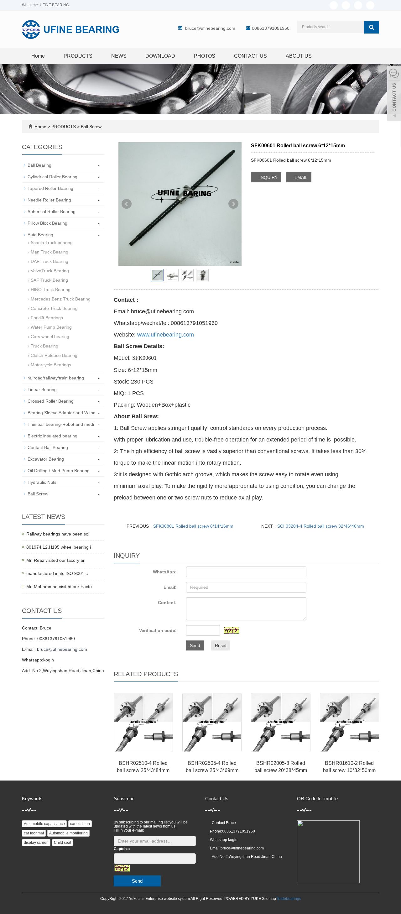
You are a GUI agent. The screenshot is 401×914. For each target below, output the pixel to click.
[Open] (394, 94)
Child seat (62, 842)
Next (233, 204)
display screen (36, 842)
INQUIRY (268, 177)
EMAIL (300, 177)
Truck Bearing (44, 345)
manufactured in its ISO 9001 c (57, 573)
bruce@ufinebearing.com (210, 28)
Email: (170, 587)
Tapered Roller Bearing (50, 188)
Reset (221, 645)
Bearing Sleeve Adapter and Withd (62, 412)
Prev (127, 204)
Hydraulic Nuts (42, 482)
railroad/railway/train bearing (56, 377)
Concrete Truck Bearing (54, 308)
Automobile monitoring (68, 833)
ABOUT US (299, 56)
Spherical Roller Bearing (52, 211)
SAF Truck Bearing (49, 280)
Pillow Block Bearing (47, 223)
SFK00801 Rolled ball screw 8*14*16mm (193, 526)
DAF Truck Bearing (49, 261)
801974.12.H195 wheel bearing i (58, 547)
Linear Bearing (42, 389)
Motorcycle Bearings (51, 364)
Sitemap (269, 898)
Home (38, 56)
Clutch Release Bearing (54, 355)
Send (195, 645)
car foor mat (34, 833)
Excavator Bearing (46, 459)
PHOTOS (204, 56)
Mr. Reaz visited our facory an (56, 560)
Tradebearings (288, 898)
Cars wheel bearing (50, 336)
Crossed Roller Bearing (51, 401)
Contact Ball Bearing (48, 447)
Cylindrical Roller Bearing (52, 176)
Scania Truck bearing (52, 242)
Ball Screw (91, 126)
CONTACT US (250, 56)
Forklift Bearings (47, 317)
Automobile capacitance (44, 824)
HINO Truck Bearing (50, 289)
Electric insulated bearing (52, 435)
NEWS (119, 56)
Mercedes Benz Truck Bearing (61, 298)
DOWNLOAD (160, 56)
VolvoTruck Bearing (50, 270)
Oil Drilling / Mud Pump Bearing (59, 470)
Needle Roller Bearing (49, 199)
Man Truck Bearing (49, 251)
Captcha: (122, 849)
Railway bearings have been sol (57, 533)
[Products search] (371, 27)
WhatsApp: (165, 571)
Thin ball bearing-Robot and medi (61, 424)
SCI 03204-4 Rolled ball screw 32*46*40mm (320, 526)
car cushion (80, 824)
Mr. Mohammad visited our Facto (59, 586)
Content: (167, 602)
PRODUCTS (78, 56)
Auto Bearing (40, 234)
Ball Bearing (39, 165)
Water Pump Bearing (51, 327)
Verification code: (158, 630)
